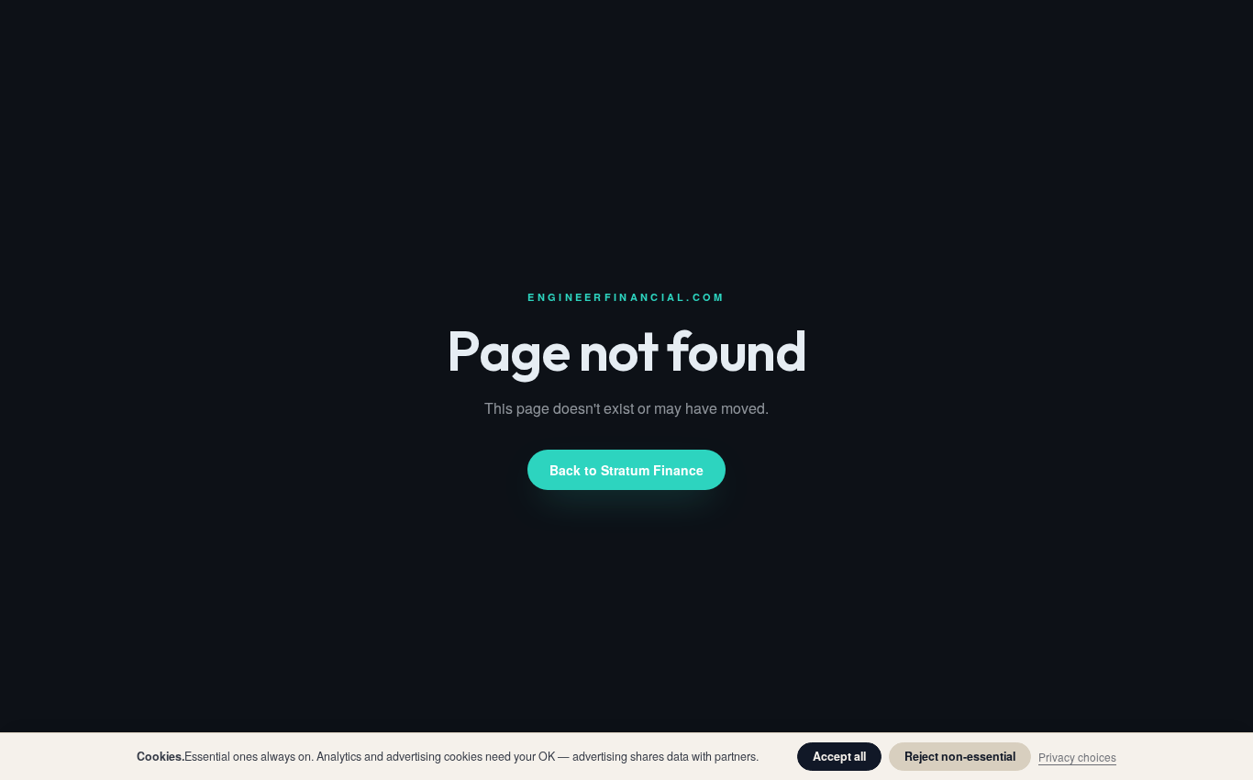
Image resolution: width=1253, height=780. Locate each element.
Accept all (839, 756)
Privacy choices (1077, 756)
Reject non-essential (959, 756)
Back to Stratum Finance (626, 470)
